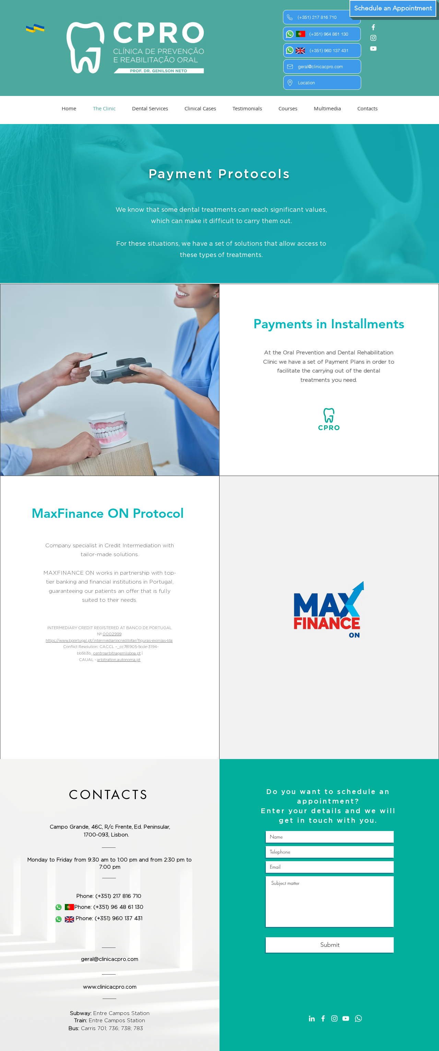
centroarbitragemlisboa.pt (117, 653)
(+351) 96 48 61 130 (118, 907)
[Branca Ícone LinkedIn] (312, 1018)
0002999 (112, 634)
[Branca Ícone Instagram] (373, 38)
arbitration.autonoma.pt (118, 660)
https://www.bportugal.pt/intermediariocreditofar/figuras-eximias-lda (109, 641)
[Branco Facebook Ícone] (373, 27)
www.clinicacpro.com (110, 987)
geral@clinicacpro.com (109, 959)
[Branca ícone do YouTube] (373, 48)
